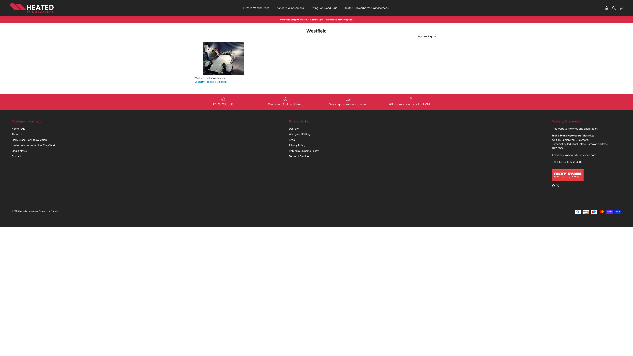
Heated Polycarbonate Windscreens (366, 8)
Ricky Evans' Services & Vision (29, 139)
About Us (17, 134)
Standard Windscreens (290, 8)
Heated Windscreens (256, 8)
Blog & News (19, 150)
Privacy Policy (297, 145)
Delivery (294, 128)
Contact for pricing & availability (211, 81)
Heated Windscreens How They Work (33, 145)
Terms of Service (299, 156)
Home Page (18, 128)
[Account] (606, 8)
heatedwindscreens (28, 211)
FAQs (292, 139)
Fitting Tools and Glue (323, 8)
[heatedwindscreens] (32, 8)
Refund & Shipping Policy (304, 150)
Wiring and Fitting (299, 134)
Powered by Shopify (48, 211)
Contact (16, 156)
